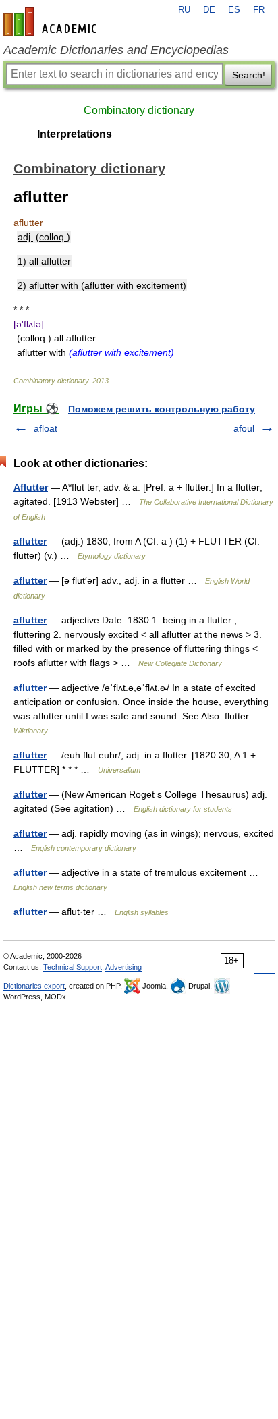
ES (234, 10)
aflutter (30, 541)
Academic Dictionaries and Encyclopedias (116, 50)
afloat (45, 428)
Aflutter (30, 487)
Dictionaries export (34, 986)
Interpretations (74, 134)
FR (259, 10)
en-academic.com (52, 21)
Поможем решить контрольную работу (161, 409)
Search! (248, 74)
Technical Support (72, 967)
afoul (243, 428)
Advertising (123, 967)
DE (209, 10)
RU (184, 10)
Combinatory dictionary (139, 110)
